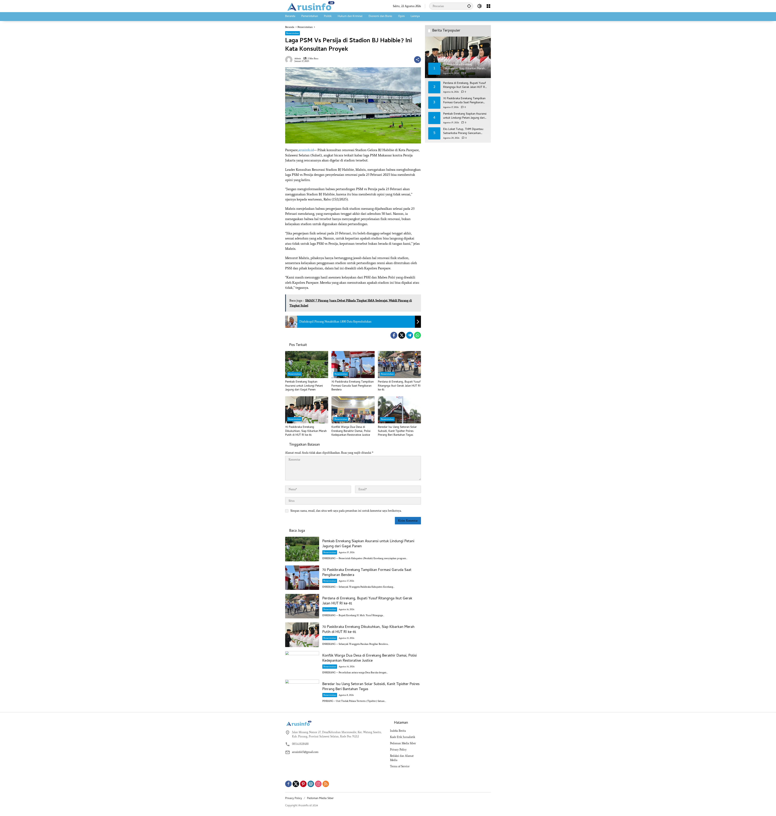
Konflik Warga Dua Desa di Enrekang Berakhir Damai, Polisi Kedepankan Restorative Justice (350, 431)
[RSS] (326, 784)
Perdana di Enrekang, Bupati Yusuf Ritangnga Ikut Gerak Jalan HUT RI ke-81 (399, 386)
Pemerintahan (292, 33)
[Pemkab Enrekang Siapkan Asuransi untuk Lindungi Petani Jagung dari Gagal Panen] (306, 364)
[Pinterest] (303, 784)
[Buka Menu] (488, 6)
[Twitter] (401, 335)
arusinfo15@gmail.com (305, 752)
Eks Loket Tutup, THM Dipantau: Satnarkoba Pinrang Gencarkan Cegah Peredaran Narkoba (463, 131)
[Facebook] (393, 335)
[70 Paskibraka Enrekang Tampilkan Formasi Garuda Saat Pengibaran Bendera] (352, 364)
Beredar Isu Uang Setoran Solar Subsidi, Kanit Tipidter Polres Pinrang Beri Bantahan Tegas (397, 431)
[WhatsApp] (417, 335)
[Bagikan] (417, 59)
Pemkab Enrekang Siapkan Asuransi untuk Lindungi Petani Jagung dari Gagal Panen (304, 386)
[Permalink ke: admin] (289, 59)
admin (297, 58)
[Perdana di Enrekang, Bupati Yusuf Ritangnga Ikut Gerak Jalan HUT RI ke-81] (399, 364)
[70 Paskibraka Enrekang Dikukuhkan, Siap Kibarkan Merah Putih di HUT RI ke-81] (306, 409)
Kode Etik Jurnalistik (402, 737)
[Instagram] (318, 784)
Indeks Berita (398, 731)
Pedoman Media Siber (403, 743)
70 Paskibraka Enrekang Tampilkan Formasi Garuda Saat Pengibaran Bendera (352, 386)
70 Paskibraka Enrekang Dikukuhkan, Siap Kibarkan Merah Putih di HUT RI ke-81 (306, 431)
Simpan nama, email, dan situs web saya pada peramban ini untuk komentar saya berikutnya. (345, 510)
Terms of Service (399, 766)
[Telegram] (409, 335)
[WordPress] (311, 784)
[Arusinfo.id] (310, 5)
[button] (469, 6)
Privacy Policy (398, 749)
